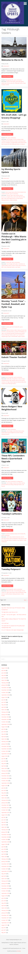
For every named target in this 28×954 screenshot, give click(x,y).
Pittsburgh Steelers (19, 83)
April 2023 (4, 766)
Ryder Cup (15, 334)
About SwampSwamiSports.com (14, 939)
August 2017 (4, 925)
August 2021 (4, 815)
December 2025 (5, 687)
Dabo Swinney (16, 195)
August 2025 (4, 697)
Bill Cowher (15, 264)
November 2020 (5, 837)
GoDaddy (19, 951)
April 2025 (4, 707)
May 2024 (4, 734)
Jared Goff (3, 484)
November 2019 (5, 866)
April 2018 (4, 905)
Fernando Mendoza (10, 141)
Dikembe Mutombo (16, 537)
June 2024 (4, 731)
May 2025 (4, 704)
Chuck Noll (20, 264)
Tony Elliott (20, 334)
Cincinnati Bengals (17, 590)
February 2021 (5, 829)
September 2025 (5, 695)
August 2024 (4, 726)
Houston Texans (17, 141)
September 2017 (5, 922)
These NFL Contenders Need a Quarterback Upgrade (13, 458)
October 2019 (5, 869)
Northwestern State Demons (18, 538)
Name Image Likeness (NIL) (11, 192)
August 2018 (4, 895)
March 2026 (4, 680)
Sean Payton (17, 267)
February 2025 (5, 712)
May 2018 (4, 903)
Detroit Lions (18, 380)
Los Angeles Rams (9, 197)
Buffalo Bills (9, 378)
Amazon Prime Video (11, 81)
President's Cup (15, 540)
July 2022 (4, 788)
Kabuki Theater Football (13, 357)
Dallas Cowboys (17, 330)
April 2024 (4, 736)
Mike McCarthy (22, 197)
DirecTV (22, 537)
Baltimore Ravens (10, 330)
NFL (12, 80)
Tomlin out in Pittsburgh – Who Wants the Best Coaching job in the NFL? (13, 238)
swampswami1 (6, 66)
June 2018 (4, 900)
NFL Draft (9, 144)
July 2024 (4, 729)
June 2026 (4, 673)
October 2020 (5, 839)
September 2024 (5, 724)
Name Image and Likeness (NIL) (16, 382)
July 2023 (4, 758)
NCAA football (20, 192)
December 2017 (5, 915)
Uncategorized (19, 481)
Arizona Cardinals (17, 139)
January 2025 (5, 714)
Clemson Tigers (10, 195)
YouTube (7, 84)
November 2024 (5, 719)
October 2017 (5, 920)
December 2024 (5, 717)
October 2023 (5, 751)
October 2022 (5, 780)
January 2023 (5, 773)
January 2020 (5, 861)
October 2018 (5, 891)
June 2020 (4, 849)
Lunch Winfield (7, 333)
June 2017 (4, 930)
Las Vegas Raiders (14, 142)
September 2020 (5, 842)
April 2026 (4, 677)
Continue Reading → (7, 76)
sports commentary (18, 80)
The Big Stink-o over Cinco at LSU (10, 612)
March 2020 (4, 856)
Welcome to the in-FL (12, 59)
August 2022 (4, 785)
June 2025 (4, 702)
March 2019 (4, 878)
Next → (26, 600)
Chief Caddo (9, 537)
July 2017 (4, 927)
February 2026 (5, 682)
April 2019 (4, 876)
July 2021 (4, 817)
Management (8, 80)
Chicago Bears (15, 378)
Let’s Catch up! (5, 623)
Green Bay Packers (10, 331)
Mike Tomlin (3, 198)
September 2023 (5, 753)
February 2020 (5, 859)
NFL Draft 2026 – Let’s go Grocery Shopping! (13, 116)
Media (16, 533)
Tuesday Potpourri (10, 569)
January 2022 (5, 802)
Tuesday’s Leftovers (11, 513)
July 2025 (4, 700)
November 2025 (5, 690)
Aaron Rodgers (10, 139)
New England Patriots (11, 198)
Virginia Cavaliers (21, 336)
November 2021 (5, 807)
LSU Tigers (8, 382)
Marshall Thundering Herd (16, 333)
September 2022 (5, 783)
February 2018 (5, 910)
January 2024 (5, 744)
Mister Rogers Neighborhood (11, 432)
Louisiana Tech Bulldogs (19, 331)
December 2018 (5, 886)
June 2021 (4, 820)
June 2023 (4, 761)
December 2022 (5, 775)
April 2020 (4, 854)
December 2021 (5, 805)
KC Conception (7, 142)
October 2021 (5, 810)
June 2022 (4, 790)
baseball (7, 327)
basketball (12, 533)
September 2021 (5, 812)
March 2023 (4, 768)
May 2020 (4, 851)
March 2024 (4, 739)
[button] (25, 2)
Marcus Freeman (22, 265)
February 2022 (5, 800)
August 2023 (4, 756)
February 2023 (5, 771)
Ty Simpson (22, 144)
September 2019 (5, 871)
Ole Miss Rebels (19, 198)
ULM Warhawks (14, 336)
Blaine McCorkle (10, 590)
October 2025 (5, 692)
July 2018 (4, 898)
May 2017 (4, 932)
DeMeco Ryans (8, 265)
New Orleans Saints (9, 83)
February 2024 (5, 741)
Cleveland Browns (5, 380)
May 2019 (4, 873)
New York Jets (4, 144)
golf (10, 327)
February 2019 (5, 881)
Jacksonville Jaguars (20, 81)
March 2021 (4, 827)
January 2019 (5, 883)
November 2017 (5, 917)
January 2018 (5, 913)
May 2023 (4, 763)
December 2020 (5, 834)
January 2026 (5, 685)
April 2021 (4, 824)
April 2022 (4, 795)
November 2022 (5, 778)
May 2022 (4, 793)
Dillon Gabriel (22, 483)
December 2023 (5, 746)
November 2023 (5, 748)
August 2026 (4, 668)
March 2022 (4, 797)
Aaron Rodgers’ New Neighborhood (11, 408)
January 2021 (5, 832)
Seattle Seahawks (13, 200)
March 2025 (4, 709)
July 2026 (4, 670)
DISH (2, 538)
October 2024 (5, 722)
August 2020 (4, 844)
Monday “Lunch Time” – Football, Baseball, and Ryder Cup (13, 304)
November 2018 (5, 888)
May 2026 (4, 675)
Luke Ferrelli (15, 197)
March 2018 (4, 908)
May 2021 (4, 822)
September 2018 (5, 893)
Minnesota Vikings (9, 484)
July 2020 (4, 846)
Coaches (7, 262)
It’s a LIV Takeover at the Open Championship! (13, 630)
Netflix (2, 83)
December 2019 (5, 864)
